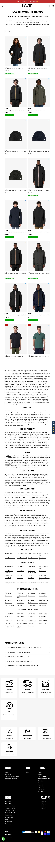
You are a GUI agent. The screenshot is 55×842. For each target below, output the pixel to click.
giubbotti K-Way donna (38, 417)
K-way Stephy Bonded (33, 557)
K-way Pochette (9, 575)
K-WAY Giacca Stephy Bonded (13, 514)
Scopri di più (37, 22)
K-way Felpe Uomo (43, 582)
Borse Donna (8, 600)
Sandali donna (31, 596)
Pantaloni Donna (20, 600)
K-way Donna (31, 577)
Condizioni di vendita (10, 808)
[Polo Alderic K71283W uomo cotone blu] (16, 339)
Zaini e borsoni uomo (22, 623)
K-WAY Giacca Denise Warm (12, 474)
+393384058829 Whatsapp (12, 776)
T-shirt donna (20, 593)
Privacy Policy (8, 803)
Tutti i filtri (8, 31)
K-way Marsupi (42, 570)
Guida (27, 772)
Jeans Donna (42, 593)
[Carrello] (52, 6)
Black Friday (8, 819)
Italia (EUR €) (8, 834)
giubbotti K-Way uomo (16, 414)
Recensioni (8, 774)
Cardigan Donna (43, 603)
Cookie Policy (8, 801)
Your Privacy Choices (10, 810)
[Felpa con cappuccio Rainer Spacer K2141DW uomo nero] (16, 297)
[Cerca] (49, 6)
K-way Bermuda (9, 566)
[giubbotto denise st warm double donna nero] (39, 51)
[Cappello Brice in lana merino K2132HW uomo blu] (39, 134)
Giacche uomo (20, 613)
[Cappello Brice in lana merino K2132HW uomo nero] (16, 134)
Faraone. (10, 838)
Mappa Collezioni (9, 815)
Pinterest (43, 808)
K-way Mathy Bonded (22, 557)
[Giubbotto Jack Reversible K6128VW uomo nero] (16, 256)
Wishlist (40, 772)
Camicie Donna (31, 593)
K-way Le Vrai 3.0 (9, 553)
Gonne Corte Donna (9, 605)
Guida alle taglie (41, 789)
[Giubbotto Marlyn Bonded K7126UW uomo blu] (16, 214)
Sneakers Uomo (9, 613)
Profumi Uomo (20, 616)
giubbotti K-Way (9, 411)
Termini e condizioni (10, 806)
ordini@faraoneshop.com (11, 778)
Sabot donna (19, 605)
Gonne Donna (8, 596)
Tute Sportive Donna (33, 603)
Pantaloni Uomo (43, 613)
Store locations (41, 791)
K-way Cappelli (31, 566)
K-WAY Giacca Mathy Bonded (13, 492)
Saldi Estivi (7, 823)
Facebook (43, 801)
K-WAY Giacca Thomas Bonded (13, 534)
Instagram (43, 803)
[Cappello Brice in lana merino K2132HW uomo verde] (16, 173)
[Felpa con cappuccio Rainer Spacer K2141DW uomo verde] (39, 256)
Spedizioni (40, 780)
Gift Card (40, 774)
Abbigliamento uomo (44, 600)
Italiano (6, 831)
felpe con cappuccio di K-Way (13, 432)
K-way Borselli (20, 566)
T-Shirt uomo (8, 616)
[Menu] (2, 5)
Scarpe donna (42, 605)
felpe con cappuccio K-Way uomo (21, 439)
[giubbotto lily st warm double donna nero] (16, 92)
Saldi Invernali (8, 821)
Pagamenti (40, 785)
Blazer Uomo (31, 626)
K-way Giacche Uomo (22, 582)
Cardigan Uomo (43, 620)
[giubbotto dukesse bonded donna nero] (16, 51)
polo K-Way (8, 455)
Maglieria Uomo (32, 620)
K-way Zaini (8, 577)
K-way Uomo (20, 577)
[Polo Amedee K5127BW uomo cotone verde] (39, 339)
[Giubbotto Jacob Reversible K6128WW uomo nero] (39, 173)
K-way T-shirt (31, 575)
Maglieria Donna (32, 605)
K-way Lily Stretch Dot (33, 553)
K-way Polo (19, 575)
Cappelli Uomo (8, 620)
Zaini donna (31, 600)
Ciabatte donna (8, 603)
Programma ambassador (44, 778)
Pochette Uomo (31, 616)
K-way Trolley (42, 575)
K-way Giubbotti (20, 570)
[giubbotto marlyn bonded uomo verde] (39, 92)
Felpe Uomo (8, 623)
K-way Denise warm (10, 557)
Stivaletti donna (20, 603)
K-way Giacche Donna (33, 582)
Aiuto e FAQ (41, 787)
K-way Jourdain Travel (22, 553)
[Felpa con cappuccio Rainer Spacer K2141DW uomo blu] (39, 297)
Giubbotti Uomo (43, 623)
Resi (39, 783)
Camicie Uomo (31, 613)
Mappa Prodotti (9, 817)
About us (7, 772)
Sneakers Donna (43, 596)
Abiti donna (8, 593)
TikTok (42, 806)
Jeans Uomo (31, 623)
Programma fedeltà (42, 776)
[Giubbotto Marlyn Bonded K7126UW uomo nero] (39, 214)
